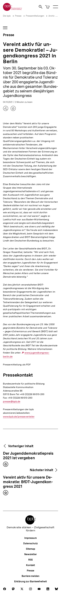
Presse (18, 16)
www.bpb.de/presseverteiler (18, 416)
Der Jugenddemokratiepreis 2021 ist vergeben (28, 456)
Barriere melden (30, 576)
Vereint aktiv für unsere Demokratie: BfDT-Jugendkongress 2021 (28, 482)
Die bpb (7, 16)
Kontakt (30, 565)
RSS (30, 559)
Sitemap (30, 548)
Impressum (30, 538)
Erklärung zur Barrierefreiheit (30, 581)
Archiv (51, 16)
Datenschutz (30, 543)
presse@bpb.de (11, 401)
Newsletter (30, 554)
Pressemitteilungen (35, 16)
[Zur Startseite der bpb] (12, 9)
